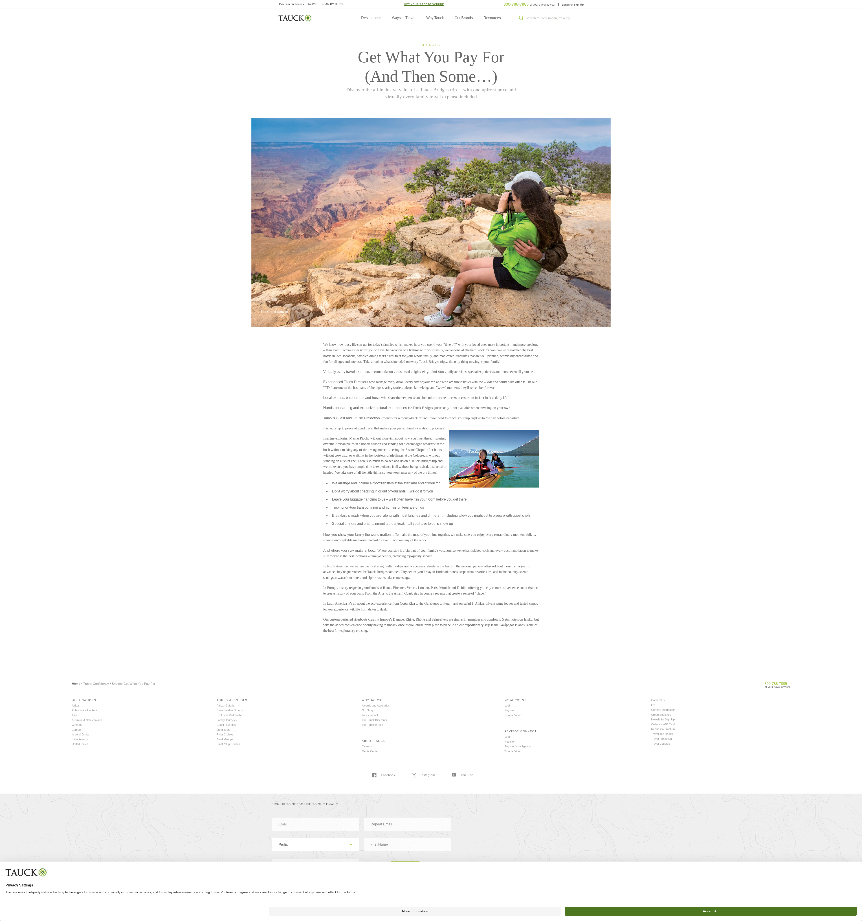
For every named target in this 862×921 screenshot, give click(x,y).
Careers (367, 746)
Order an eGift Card (663, 724)
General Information (663, 709)
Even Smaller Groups (230, 710)
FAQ (653, 705)
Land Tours (223, 729)
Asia (74, 715)
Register (509, 710)
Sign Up (579, 4)
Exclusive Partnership (230, 715)
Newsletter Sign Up (663, 719)
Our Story (367, 710)
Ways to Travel (403, 18)
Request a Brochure (663, 729)
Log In (566, 4)
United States (80, 744)
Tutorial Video (512, 715)
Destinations (371, 18)
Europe (76, 729)
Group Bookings (661, 714)
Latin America (80, 739)
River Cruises (225, 734)
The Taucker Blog (372, 724)
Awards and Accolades (376, 705)
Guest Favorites (226, 724)
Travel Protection (661, 738)
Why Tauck (435, 18)
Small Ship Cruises (228, 744)
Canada (77, 724)
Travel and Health (662, 734)
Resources (492, 18)
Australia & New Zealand (87, 720)
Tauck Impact (370, 715)
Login (507, 705)
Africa (75, 705)
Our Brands (464, 18)
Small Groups (225, 739)
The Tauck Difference (375, 720)
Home (76, 683)
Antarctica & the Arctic (85, 710)
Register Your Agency (517, 746)
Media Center (370, 751)
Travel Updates (660, 743)
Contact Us (658, 700)
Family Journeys (227, 720)
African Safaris (225, 705)
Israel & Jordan (81, 734)
